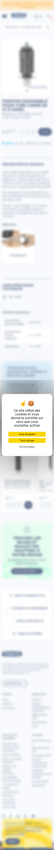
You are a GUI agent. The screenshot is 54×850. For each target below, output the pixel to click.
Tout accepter (27, 434)
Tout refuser (27, 440)
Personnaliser (27, 446)
